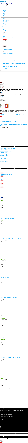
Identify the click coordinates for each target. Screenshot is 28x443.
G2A (1, 92)
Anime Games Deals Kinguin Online (4, 154)
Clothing (4, 19)
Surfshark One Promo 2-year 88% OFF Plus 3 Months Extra (10, 357)
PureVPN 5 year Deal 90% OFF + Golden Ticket (9, 297)
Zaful (3, 16)
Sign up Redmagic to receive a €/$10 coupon (6, 174)
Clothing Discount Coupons (4, 166)
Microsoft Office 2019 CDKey (7, 49)
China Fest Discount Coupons (4, 165)
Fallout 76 (4, 30)
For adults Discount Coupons (3, 158)
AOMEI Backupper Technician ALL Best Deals (6, 416)
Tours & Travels (4, 24)
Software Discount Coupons (3, 149)
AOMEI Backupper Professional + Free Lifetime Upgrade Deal (12, 114)
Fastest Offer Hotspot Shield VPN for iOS (8, 121)
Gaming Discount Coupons (3, 155)
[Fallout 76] (6, 28)
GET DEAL (2, 176)
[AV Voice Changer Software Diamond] (9, 35)
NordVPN (4, 15)
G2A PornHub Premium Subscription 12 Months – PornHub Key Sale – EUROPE (10, 157)
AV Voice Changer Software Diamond (9, 37)
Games (3, 29)
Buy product (5, 39)
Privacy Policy (1, 428)
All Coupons (1, 419)
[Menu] (0, 70)
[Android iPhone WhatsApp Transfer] (7, 65)
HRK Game (4, 12)
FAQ (0, 427)
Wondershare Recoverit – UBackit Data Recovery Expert (7, 148)
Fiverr (1, 179)
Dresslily (4, 11)
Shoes (3, 23)
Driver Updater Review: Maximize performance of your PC (14, 63)
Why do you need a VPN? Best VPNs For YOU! (12, 56)
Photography (4, 22)
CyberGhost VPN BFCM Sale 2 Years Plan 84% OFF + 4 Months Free (11, 238)
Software (4, 36)
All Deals (1, 420)
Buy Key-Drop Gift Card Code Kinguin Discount (6, 151)
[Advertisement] (14, 76)
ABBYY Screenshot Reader (7, 43)
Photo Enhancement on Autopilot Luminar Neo (12, 60)
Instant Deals (4, 13)
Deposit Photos (4, 10)
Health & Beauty (5, 21)
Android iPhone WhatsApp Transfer (10, 66)
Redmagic (2, 175)
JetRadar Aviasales (3, 172)
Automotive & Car (5, 18)
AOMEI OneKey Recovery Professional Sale (6, 414)
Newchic (4, 14)
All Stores (1, 421)
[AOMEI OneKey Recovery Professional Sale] (8, 116)
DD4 (1, 186)
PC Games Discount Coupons (3, 152)
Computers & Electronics (6, 20)
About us (1, 426)
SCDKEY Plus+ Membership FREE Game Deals (7, 218)
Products (2, 26)
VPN (3, 25)
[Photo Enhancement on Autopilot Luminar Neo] (6, 58)
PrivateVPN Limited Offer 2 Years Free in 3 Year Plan (8, 277)
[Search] (7, 4)
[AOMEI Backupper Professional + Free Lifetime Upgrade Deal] (10, 113)
